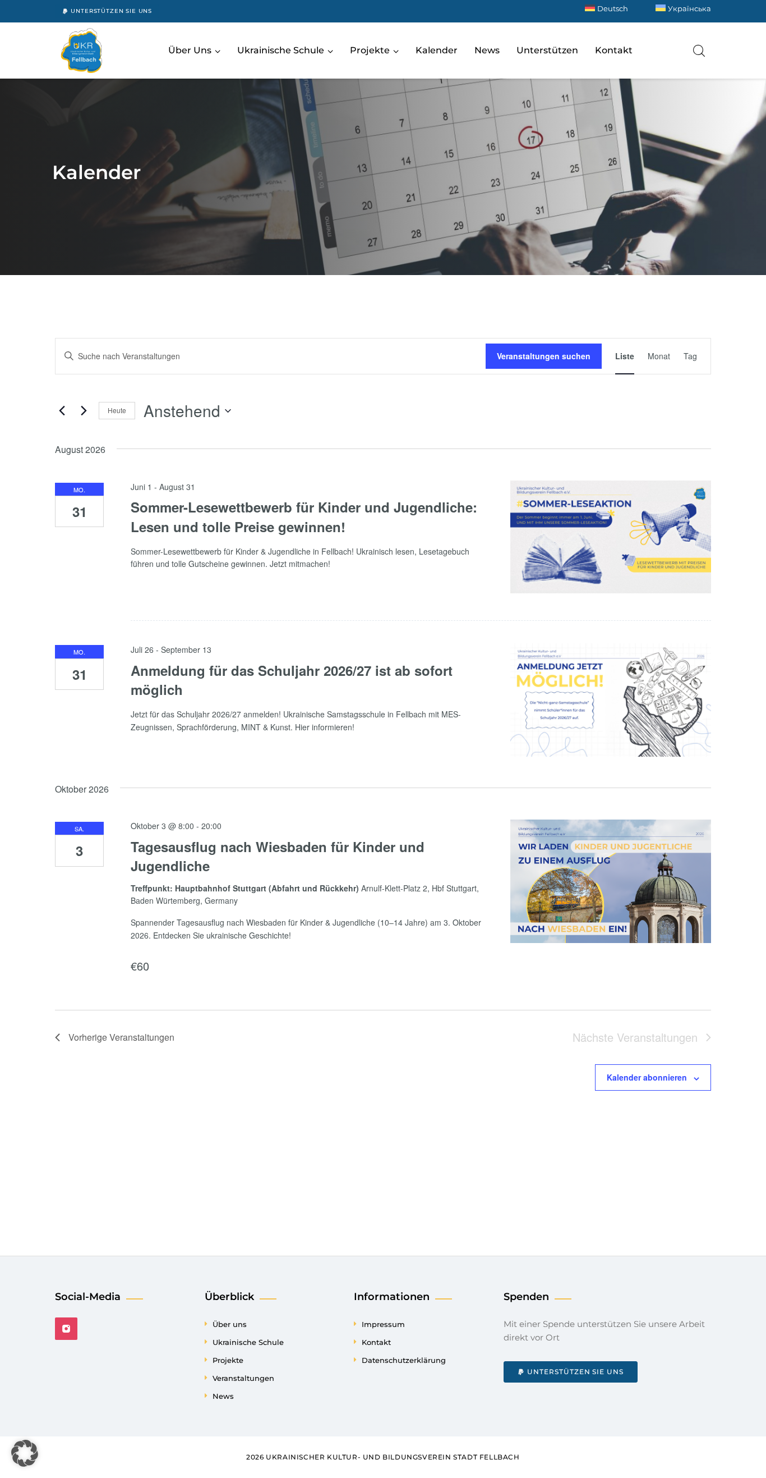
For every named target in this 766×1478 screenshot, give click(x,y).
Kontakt (376, 1342)
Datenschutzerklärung (404, 1360)
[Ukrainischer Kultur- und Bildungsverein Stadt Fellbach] (81, 50)
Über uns (230, 1324)
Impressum (383, 1324)
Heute (117, 410)
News (223, 1396)
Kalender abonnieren (647, 1077)
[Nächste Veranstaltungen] (83, 411)
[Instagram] (66, 1328)
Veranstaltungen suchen (543, 356)
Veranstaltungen (243, 1378)
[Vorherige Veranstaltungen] (61, 411)
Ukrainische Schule (248, 1342)
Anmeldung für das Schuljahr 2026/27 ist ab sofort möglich (292, 680)
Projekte (228, 1360)
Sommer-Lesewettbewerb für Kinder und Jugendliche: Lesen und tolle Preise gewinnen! (304, 516)
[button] (24, 1453)
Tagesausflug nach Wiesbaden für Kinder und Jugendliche (277, 856)
